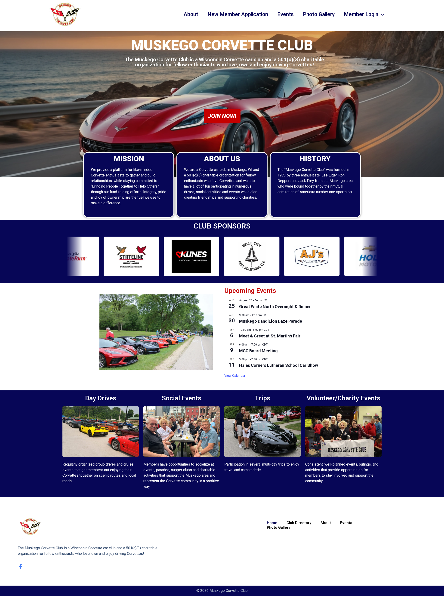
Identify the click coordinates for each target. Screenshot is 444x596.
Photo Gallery (319, 14)
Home (272, 523)
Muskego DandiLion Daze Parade (270, 321)
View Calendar (234, 375)
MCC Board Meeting (258, 350)
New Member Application (237, 14)
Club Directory (299, 523)
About (191, 14)
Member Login (361, 14)
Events (285, 14)
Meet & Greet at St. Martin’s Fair (269, 336)
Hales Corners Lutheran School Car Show (278, 365)
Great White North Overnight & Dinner (275, 306)
